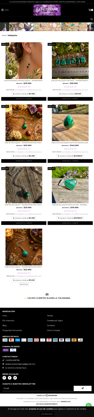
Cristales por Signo (55, 320)
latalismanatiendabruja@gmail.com (20, 364)
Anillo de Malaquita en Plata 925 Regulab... (70, 143)
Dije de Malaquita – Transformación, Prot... (24, 143)
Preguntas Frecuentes (12, 330)
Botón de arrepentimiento (47, 404)
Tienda (50, 316)
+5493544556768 (12, 360)
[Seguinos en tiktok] (15, 378)
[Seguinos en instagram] (4, 378)
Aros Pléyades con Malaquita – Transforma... (24, 80)
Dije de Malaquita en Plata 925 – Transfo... (70, 205)
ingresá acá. (66, 401)
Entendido (47, 414)
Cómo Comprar (53, 330)
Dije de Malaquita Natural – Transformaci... (70, 80)
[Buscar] (91, 19)
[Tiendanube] (47, 396)
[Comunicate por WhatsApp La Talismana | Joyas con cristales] (89, 405)
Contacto (51, 325)
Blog (4, 325)
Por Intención (8, 320)
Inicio (4, 35)
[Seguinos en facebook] (10, 378)
